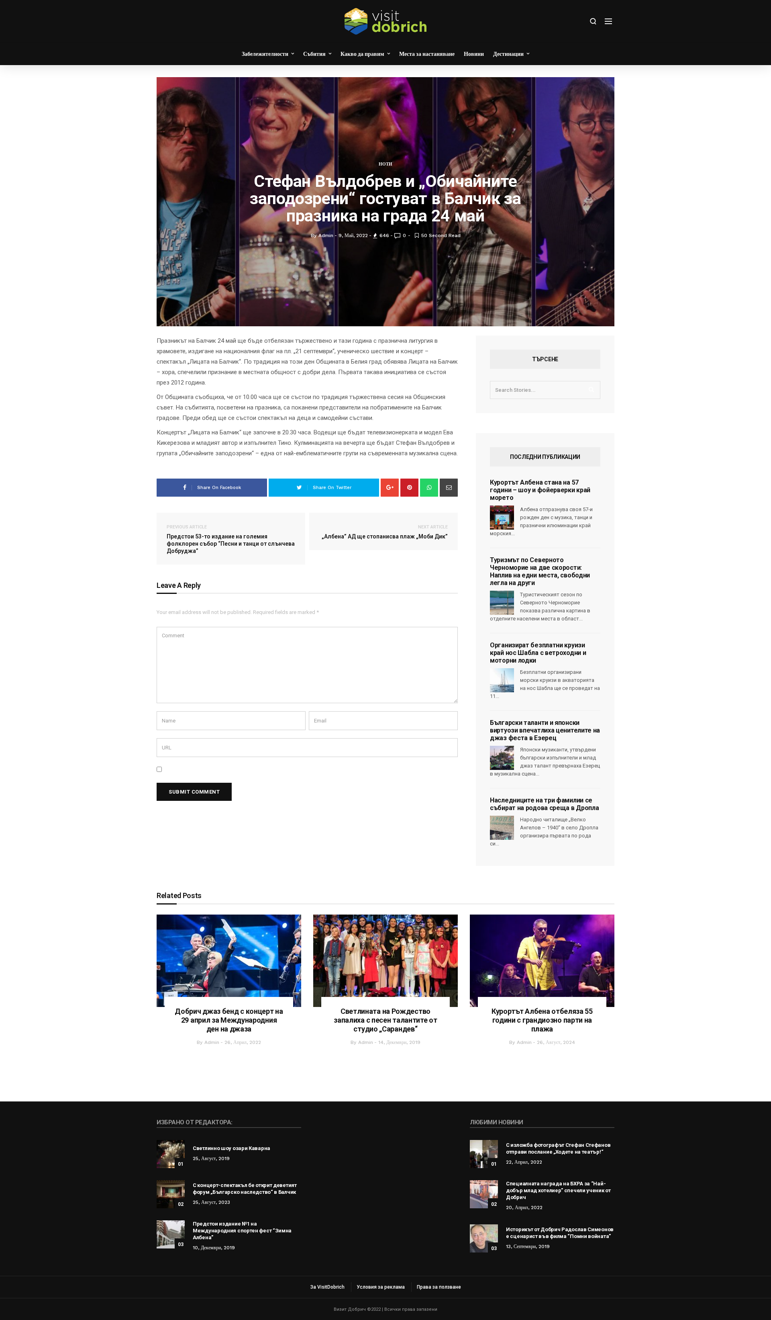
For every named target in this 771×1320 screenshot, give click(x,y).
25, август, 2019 (211, 1158)
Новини (474, 53)
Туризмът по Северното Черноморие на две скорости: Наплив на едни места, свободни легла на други (540, 571)
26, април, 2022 (242, 1042)
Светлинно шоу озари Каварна (231, 1148)
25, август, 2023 (211, 1202)
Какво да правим (362, 53)
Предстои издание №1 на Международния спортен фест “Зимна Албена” (242, 1230)
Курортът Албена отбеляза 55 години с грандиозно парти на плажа (542, 1020)
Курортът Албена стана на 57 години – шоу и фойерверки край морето (540, 490)
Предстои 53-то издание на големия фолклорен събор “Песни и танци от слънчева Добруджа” (231, 539)
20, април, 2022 (524, 1207)
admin (211, 1042)
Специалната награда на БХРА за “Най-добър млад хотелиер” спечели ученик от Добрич (558, 1190)
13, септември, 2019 (528, 1246)
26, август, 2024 (556, 1042)
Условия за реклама (381, 1287)
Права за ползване (439, 1287)
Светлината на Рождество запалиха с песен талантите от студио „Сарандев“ (385, 1020)
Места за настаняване (427, 53)
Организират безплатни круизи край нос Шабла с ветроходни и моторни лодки (538, 652)
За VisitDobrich (327, 1287)
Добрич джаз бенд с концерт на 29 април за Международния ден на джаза (229, 1020)
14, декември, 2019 (399, 1042)
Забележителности (265, 53)
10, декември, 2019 (214, 1247)
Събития (314, 53)
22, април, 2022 (524, 1162)
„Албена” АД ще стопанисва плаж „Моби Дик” (385, 532)
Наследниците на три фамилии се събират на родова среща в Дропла (544, 804)
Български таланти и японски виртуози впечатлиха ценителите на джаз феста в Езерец (545, 730)
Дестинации (508, 53)
